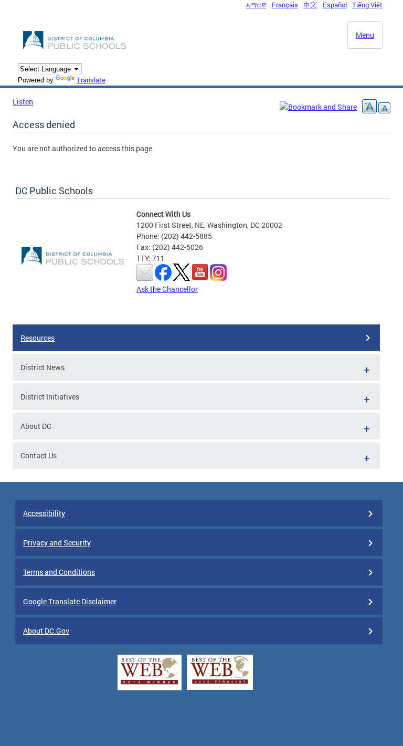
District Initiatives (49, 397)
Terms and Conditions (59, 572)
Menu (365, 35)
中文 (310, 4)
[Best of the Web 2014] (149, 684)
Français (285, 4)
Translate (91, 80)
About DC (35, 426)
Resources (37, 338)
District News (42, 367)
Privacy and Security (57, 543)
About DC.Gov (46, 631)
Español (335, 4)
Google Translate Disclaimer (69, 601)
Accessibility (44, 513)
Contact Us (38, 455)
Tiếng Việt (367, 4)
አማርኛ (256, 4)
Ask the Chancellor (167, 289)
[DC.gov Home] (75, 47)
